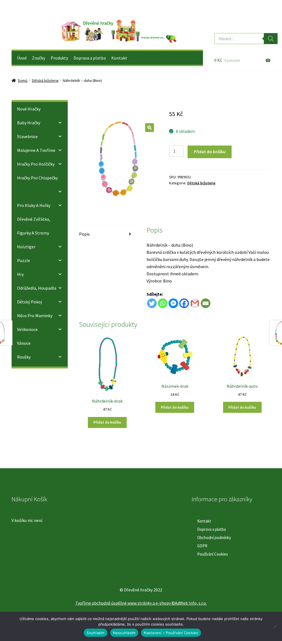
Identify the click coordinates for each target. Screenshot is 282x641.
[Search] (271, 38)
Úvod (21, 58)
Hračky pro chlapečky (37, 178)
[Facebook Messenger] (173, 303)
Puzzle (23, 260)
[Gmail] (195, 303)
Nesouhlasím (124, 633)
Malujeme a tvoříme (36, 150)
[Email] (205, 303)
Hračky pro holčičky (36, 164)
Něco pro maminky (34, 315)
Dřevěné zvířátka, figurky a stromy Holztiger (33, 232)
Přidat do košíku (210, 151)
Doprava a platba (90, 58)
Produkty (59, 58)
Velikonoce (27, 329)
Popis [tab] (84, 234)
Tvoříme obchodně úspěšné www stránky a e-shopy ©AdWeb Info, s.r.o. (141, 603)
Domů (23, 80)
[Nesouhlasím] (275, 626)
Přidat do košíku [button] (107, 422)
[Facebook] (184, 303)
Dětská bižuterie (45, 80)
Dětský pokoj (29, 302)
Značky (38, 58)
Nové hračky (28, 109)
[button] (149, 127)
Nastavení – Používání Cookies (171, 633)
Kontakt (119, 58)
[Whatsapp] (162, 303)
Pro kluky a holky (33, 205)
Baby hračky (28, 122)
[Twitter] (152, 303)
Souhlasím (95, 633)
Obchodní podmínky (214, 537)
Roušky (24, 357)
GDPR (202, 545)
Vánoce (24, 343)
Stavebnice (27, 136)
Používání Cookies (212, 554)
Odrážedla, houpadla (36, 288)
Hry (20, 274)
